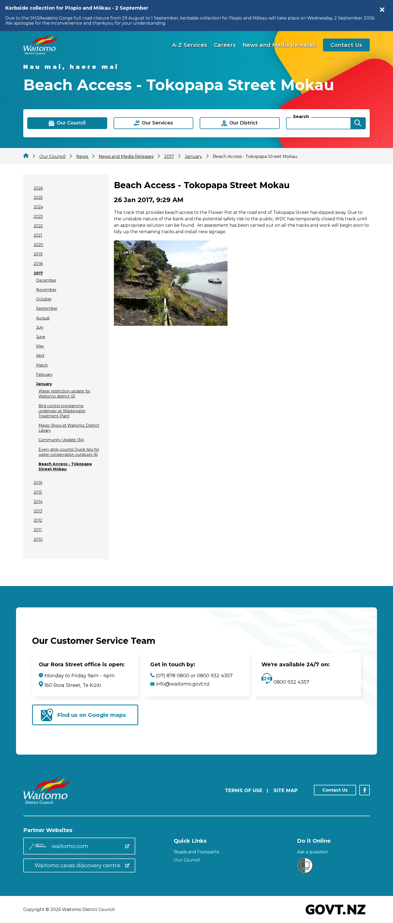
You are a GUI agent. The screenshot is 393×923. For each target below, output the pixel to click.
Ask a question (312, 851)
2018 (38, 263)
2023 (38, 216)
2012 (38, 520)
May (40, 346)
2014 (38, 501)
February (44, 374)
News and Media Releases (279, 45)
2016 (38, 482)
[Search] (357, 123)
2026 (38, 188)
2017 (38, 273)
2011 (38, 529)
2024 (38, 207)
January (44, 383)
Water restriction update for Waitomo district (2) (64, 394)
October (44, 299)
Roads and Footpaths (196, 851)
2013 (38, 511)
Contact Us (346, 45)
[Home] (40, 52)
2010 (38, 539)
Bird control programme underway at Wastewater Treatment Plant (62, 410)
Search (301, 116)
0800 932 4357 (290, 682)
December (46, 280)
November (46, 289)
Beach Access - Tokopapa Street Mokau (65, 466)
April (40, 355)
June (40, 336)
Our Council (187, 860)
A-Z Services (189, 45)
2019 (38, 254)
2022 (38, 226)
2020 (38, 244)
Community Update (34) (61, 439)
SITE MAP (285, 790)
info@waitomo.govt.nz (183, 684)
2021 (38, 235)
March (42, 365)
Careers (225, 45)
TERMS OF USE (244, 790)
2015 (38, 492)
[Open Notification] (382, 9)
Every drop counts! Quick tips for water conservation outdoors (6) (68, 452)
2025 (38, 197)
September (46, 308)
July (39, 327)
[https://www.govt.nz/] (336, 915)
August (43, 318)
